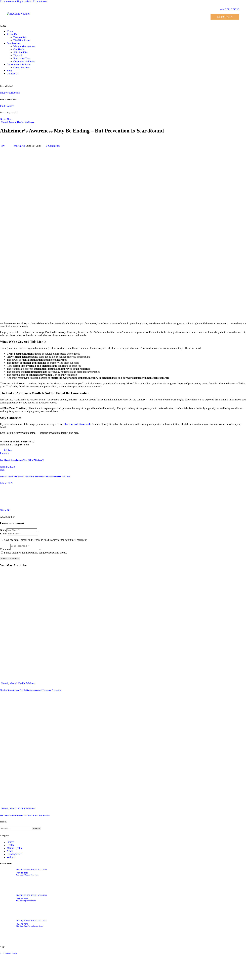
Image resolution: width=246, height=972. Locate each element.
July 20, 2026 (22, 924)
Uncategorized (14, 854)
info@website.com (10, 92)
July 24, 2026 (22, 873)
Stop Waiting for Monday (26, 901)
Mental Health (16, 122)
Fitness (10, 842)
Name (3, 530)
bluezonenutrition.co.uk (77, 424)
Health (4, 122)
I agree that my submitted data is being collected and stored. (35, 552)
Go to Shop (6, 119)
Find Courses (7, 106)
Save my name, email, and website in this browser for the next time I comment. (45, 539)
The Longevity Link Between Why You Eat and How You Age (25, 815)
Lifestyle (13, 953)
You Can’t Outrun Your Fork (27, 875)
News (10, 851)
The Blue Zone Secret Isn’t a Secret (29, 926)
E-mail (3, 533)
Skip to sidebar (24, 1)
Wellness (29, 122)
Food (2, 953)
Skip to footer (40, 1)
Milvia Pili (5, 510)
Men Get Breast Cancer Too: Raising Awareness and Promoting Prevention (30, 690)
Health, (19, 869)
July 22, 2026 (22, 898)
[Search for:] (16, 828)
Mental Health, (30, 869)
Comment (5, 549)
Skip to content (8, 1)
